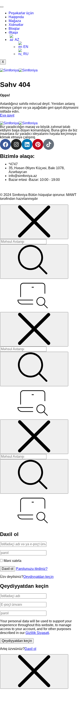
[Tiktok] (48, 144)
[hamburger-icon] (1, 7)
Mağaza (15, 21)
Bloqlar (14, 28)
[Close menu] (34, 222)
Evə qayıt (7, 115)
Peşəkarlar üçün (21, 13)
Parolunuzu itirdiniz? (32, 569)
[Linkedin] (27, 144)
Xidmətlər (16, 25)
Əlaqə (13, 32)
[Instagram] (16, 144)
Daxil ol (7, 569)
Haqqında (16, 17)
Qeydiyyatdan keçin (38, 577)
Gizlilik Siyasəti (37, 633)
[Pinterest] (37, 144)
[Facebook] (5, 144)
